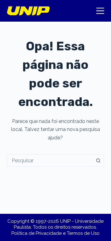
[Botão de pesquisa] (98, 160)
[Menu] (100, 11)
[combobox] (49, 160)
